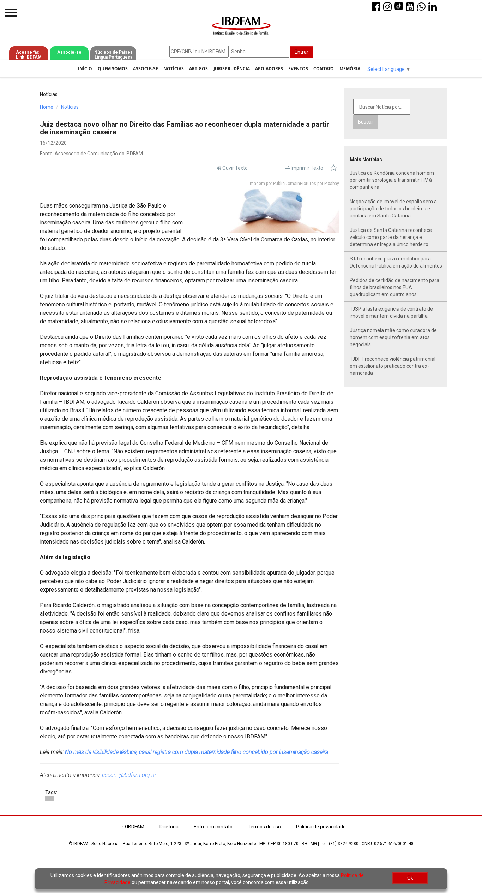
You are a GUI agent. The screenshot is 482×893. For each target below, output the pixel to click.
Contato (323, 69)
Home (46, 107)
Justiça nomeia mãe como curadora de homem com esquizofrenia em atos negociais (393, 337)
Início (85, 69)
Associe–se (145, 69)
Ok (410, 878)
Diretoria (169, 826)
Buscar (365, 122)
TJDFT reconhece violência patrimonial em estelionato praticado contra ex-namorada (392, 366)
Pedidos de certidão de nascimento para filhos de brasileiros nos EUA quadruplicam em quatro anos (394, 287)
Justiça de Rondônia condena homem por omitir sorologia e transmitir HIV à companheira (392, 180)
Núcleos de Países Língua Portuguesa (113, 55)
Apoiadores (269, 69)
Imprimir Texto (306, 168)
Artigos (198, 69)
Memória (349, 69)
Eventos (298, 69)
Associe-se (69, 52)
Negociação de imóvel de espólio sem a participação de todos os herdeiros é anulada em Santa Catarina (393, 208)
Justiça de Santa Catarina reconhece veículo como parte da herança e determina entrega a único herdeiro (391, 237)
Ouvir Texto (234, 168)
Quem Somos (113, 69)
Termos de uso (264, 826)
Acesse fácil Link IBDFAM (29, 55)
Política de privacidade (321, 826)
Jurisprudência (231, 69)
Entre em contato (213, 826)
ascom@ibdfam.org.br (129, 775)
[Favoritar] (333, 168)
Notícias (173, 69)
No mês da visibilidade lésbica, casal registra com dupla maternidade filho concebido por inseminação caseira (196, 752)
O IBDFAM (133, 826)
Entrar (301, 52)
